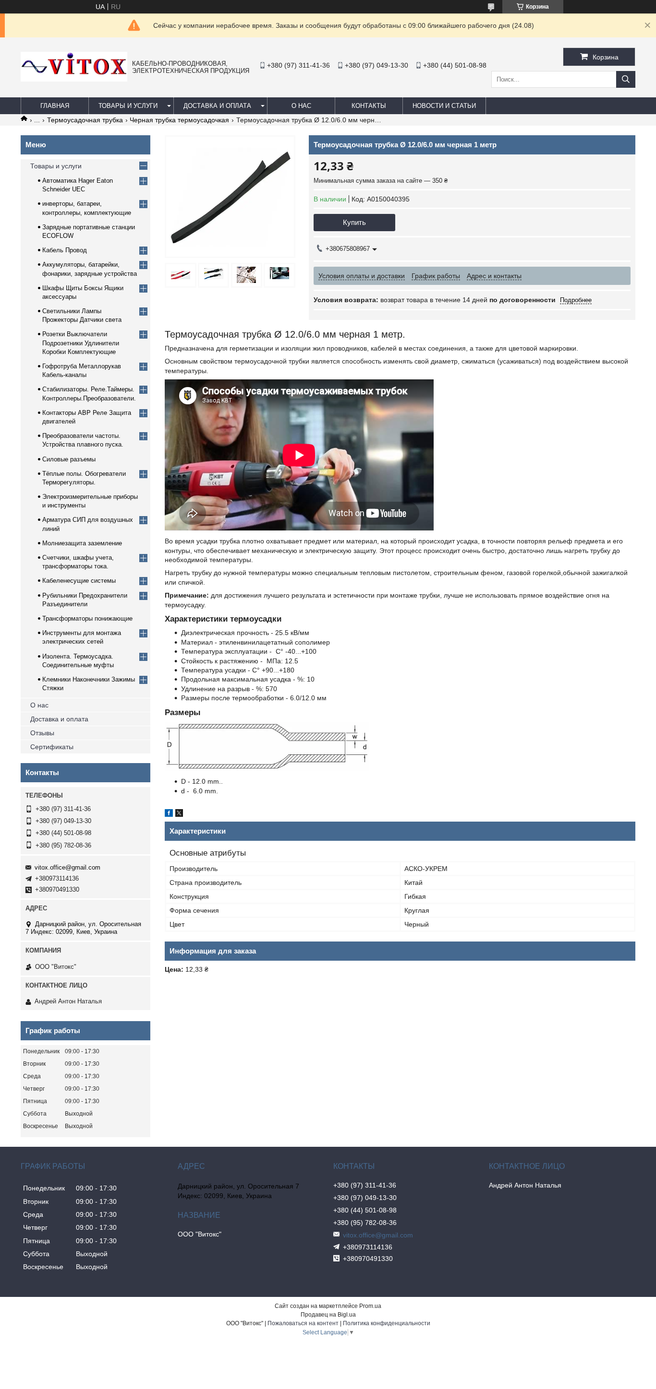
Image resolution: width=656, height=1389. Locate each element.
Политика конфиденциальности (386, 1323)
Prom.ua (370, 1306)
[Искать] (625, 79)
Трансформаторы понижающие (87, 618)
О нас (301, 105)
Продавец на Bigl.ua (328, 1314)
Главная (54, 105)
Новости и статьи (444, 105)
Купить (354, 222)
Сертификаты (51, 747)
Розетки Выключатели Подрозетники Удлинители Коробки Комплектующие (80, 342)
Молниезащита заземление (82, 543)
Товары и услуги (128, 105)
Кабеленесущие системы (79, 580)
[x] (179, 814)
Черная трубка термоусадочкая (179, 120)
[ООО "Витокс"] (74, 79)
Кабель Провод (64, 250)
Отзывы (42, 733)
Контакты (369, 105)
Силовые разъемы (69, 459)
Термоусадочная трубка (85, 120)
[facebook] (169, 814)
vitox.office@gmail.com (67, 867)
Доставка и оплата (217, 105)
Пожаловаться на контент (303, 1323)
